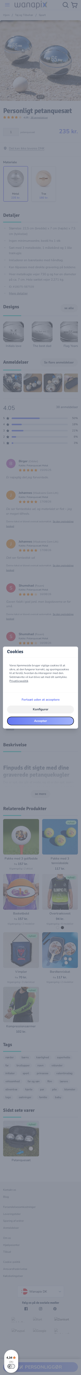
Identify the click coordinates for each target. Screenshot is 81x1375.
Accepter (40, 721)
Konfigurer (40, 709)
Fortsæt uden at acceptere (41, 700)
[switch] (11, 1366)
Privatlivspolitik (18, 681)
